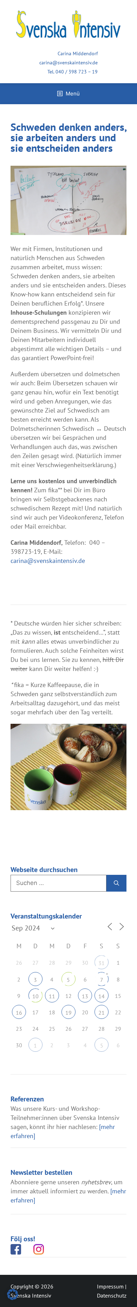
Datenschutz (111, 1295)
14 (101, 996)
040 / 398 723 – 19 (77, 72)
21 (101, 1012)
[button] (12, 1294)
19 (68, 1012)
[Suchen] (116, 883)
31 (101, 962)
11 (52, 996)
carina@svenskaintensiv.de (68, 62)
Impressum (110, 1286)
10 (35, 996)
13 (85, 996)
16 (19, 1012)
